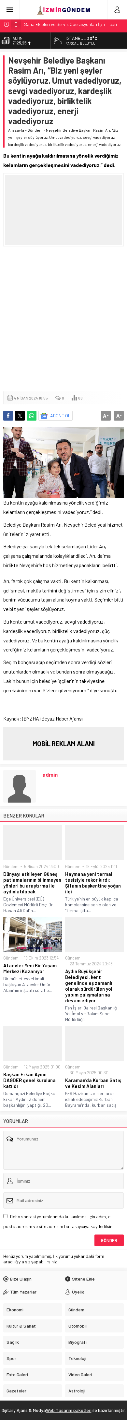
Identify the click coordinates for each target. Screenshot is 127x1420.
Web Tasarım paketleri (69, 1410)
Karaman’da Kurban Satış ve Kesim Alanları (93, 1083)
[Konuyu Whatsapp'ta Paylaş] (31, 416)
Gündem (35, 130)
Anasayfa (16, 130)
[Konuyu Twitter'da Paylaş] (20, 416)
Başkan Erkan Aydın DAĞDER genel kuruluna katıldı (29, 1080)
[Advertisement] (63, 319)
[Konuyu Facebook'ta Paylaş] (8, 416)
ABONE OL (60, 415)
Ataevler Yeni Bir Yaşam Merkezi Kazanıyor (30, 968)
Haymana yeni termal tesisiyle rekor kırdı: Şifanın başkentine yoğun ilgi (93, 882)
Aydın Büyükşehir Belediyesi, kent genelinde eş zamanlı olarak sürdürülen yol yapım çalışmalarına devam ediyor (88, 985)
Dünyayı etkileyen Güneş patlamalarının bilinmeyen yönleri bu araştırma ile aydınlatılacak (32, 882)
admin (50, 774)
